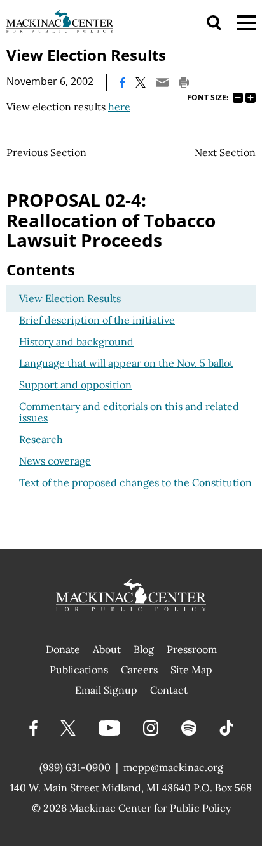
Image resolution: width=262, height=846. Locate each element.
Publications (79, 669)
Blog (144, 649)
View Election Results (70, 298)
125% (250, 98)
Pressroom (192, 649)
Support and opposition (75, 384)
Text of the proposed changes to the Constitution (135, 482)
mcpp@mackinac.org (173, 767)
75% (238, 98)
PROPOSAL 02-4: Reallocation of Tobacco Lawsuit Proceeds (111, 220)
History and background (76, 341)
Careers (139, 669)
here (119, 106)
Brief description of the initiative (97, 320)
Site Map (191, 669)
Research (41, 439)
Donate (63, 649)
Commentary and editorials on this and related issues (129, 412)
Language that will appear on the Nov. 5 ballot (126, 363)
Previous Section (46, 152)
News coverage (55, 460)
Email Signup (106, 690)
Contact (169, 690)
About (107, 649)
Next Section (225, 152)
